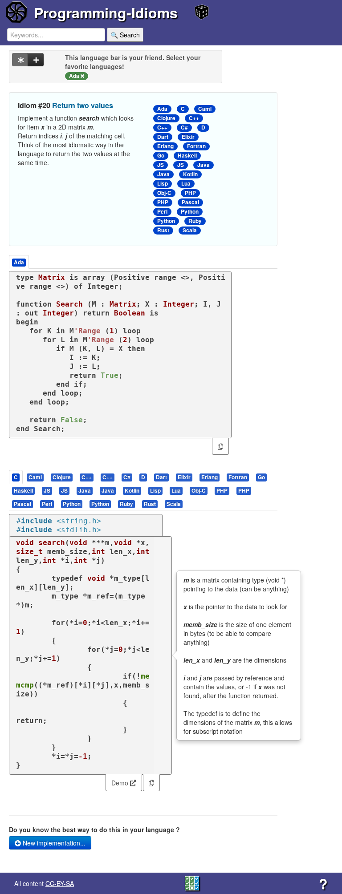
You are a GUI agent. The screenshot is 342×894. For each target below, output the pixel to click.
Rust (163, 230)
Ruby (195, 221)
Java (203, 165)
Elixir (188, 137)
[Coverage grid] (192, 882)
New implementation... (53, 842)
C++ (194, 118)
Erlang (165, 146)
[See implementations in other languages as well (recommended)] (20, 59)
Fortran (196, 146)
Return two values (82, 105)
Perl (162, 211)
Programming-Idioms (106, 12)
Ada (162, 109)
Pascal (190, 202)
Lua (186, 183)
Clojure (166, 118)
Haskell (187, 155)
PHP (190, 193)
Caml (205, 109)
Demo (120, 782)
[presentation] (16, 477)
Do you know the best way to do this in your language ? (94, 829)
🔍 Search (125, 34)
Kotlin (190, 174)
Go (160, 155)
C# (184, 127)
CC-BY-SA (59, 883)
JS (160, 165)
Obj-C (164, 193)
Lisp (162, 183)
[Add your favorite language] (36, 59)
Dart (162, 137)
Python (190, 211)
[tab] (16, 477)
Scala (190, 230)
